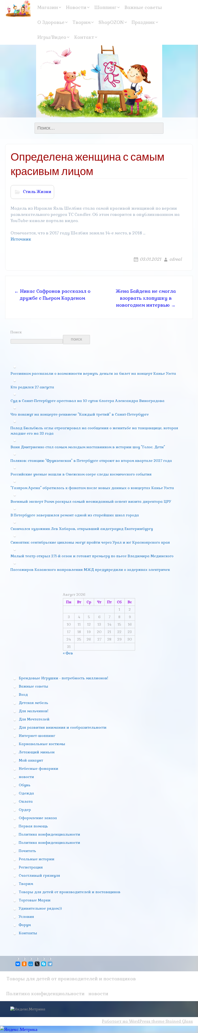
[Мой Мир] (31, 964)
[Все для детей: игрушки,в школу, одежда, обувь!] (18, 8)
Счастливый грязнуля (39, 875)
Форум (25, 924)
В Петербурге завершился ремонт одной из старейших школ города (75, 515)
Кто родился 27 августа (32, 387)
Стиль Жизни (37, 191)
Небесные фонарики (38, 768)
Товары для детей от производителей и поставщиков (69, 892)
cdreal (175, 259)
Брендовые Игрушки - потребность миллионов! (63, 678)
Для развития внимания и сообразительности (62, 727)
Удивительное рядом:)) (40, 908)
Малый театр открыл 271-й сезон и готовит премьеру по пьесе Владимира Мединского (92, 556)
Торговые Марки (35, 900)
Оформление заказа (38, 818)
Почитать (27, 850)
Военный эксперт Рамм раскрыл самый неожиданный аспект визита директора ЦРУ (91, 501)
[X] (37, 964)
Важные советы (143, 7)
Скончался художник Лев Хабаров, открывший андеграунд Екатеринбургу (82, 528)
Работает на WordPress (126, 1021)
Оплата (26, 801)
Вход (23, 694)
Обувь (24, 785)
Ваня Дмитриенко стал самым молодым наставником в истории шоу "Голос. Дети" (88, 447)
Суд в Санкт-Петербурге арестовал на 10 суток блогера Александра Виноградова (87, 400)
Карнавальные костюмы (42, 744)
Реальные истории (36, 859)
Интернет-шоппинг (37, 735)
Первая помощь (33, 826)
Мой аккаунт (31, 760)
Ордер (25, 809)
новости (26, 776)
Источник (21, 239)
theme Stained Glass (171, 1021)
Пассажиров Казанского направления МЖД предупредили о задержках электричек (90, 569)
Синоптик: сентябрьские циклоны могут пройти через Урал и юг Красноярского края (90, 542)
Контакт (84, 37)
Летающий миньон (37, 752)
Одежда (26, 793)
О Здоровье (50, 22)
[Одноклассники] (24, 964)
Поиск (16, 332)
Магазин (47, 7)
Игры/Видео (51, 37)
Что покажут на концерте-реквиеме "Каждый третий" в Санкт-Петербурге (80, 414)
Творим (81, 22)
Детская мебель (33, 702)
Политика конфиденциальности (49, 834)
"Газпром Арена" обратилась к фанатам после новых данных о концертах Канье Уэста (92, 488)
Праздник (143, 22)
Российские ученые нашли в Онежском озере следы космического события (81, 474)
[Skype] (44, 964)
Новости (76, 7)
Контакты (28, 933)
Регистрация (31, 867)
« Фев (68, 653)
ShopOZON (111, 22)
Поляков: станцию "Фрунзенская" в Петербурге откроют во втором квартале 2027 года (91, 460)
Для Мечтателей (34, 719)
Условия (26, 916)
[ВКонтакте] (18, 964)
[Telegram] (50, 964)
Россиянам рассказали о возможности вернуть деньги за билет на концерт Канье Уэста (93, 373)
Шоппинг (105, 7)
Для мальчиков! (33, 711)
